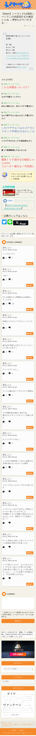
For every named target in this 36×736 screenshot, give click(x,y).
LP (27, 698)
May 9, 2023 (21, 67)
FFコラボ (26, 700)
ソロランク (22, 712)
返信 (30, 263)
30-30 (23, 710)
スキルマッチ (26, 694)
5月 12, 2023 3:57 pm (10, 293)
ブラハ (18, 696)
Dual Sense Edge (18, 708)
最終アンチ (12, 700)
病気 (31, 694)
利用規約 (14, 730)
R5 (13, 712)
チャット (26, 708)
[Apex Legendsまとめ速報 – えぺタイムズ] (18, 7)
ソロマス (8, 696)
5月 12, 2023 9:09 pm (10, 435)
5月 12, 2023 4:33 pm (10, 341)
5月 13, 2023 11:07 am (10, 536)
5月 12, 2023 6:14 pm (10, 365)
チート (24, 698)
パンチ (24, 705)
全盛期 (22, 702)
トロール (16, 712)
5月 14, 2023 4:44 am (10, 560)
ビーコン (27, 702)
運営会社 (22, 730)
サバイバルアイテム (10, 698)
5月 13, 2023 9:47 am (10, 505)
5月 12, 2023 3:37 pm (10, 250)
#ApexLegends (21, 53)
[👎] (10, 258)
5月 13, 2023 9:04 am (10, 457)
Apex (12, 696)
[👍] (4, 258)
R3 (15, 696)
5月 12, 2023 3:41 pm (10, 271)
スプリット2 (19, 700)
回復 (6, 710)
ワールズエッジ (16, 702)
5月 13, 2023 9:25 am (10, 481)
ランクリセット (7, 702)
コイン (5, 694)
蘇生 (20, 698)
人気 (4, 696)
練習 (31, 700)
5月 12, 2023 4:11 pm (10, 317)
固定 (17, 698)
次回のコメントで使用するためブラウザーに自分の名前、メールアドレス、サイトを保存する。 (18, 615)
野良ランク (8, 715)
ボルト (7, 700)
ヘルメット (19, 694)
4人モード (28, 710)
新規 (27, 705)
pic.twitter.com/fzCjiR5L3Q (19, 58)
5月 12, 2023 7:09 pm (10, 409)
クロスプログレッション (14, 710)
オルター (15, 715)
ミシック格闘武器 (25, 696)
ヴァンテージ (12, 705)
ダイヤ (11, 693)
